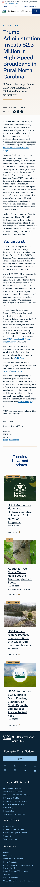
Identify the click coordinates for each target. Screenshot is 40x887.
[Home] (4, 12)
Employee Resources (30, 6)
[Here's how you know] (20, 2)
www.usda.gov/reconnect (13, 371)
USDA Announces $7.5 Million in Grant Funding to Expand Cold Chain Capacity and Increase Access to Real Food (19, 703)
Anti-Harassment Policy (12, 791)
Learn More (12, 532)
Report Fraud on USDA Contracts (15, 871)
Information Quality (11, 798)
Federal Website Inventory (13, 859)
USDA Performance (10, 877)
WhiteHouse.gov (9, 839)
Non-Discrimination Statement (15, 801)
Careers (6, 852)
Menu (36, 11)
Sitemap (6, 874)
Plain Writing (8, 808)
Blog (16, 6)
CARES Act (18, 358)
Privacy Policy (8, 811)
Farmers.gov (8, 826)
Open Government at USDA (13, 804)
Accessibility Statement (12, 788)
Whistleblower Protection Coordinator (18, 881)
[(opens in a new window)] (5, 766)
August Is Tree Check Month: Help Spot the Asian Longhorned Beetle (20, 575)
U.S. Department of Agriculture (20, 11)
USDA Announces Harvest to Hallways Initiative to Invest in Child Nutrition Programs (20, 513)
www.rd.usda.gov (25, 402)
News (5, 6)
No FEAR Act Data (10, 862)
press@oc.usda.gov (11, 440)
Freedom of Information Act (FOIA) (16, 795)
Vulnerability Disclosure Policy (14, 814)
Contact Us (7, 855)
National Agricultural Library (14, 829)
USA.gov (6, 836)
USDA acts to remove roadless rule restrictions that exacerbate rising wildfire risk (19, 638)
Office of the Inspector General (15, 832)
